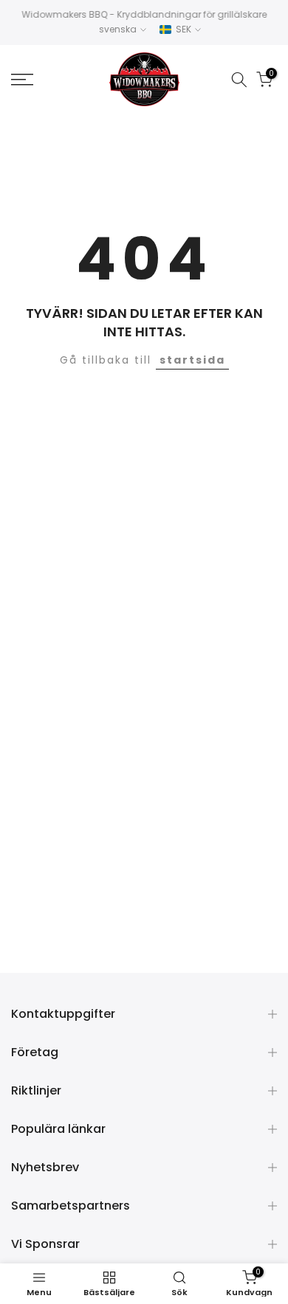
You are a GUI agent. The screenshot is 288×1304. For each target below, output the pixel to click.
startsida (192, 360)
